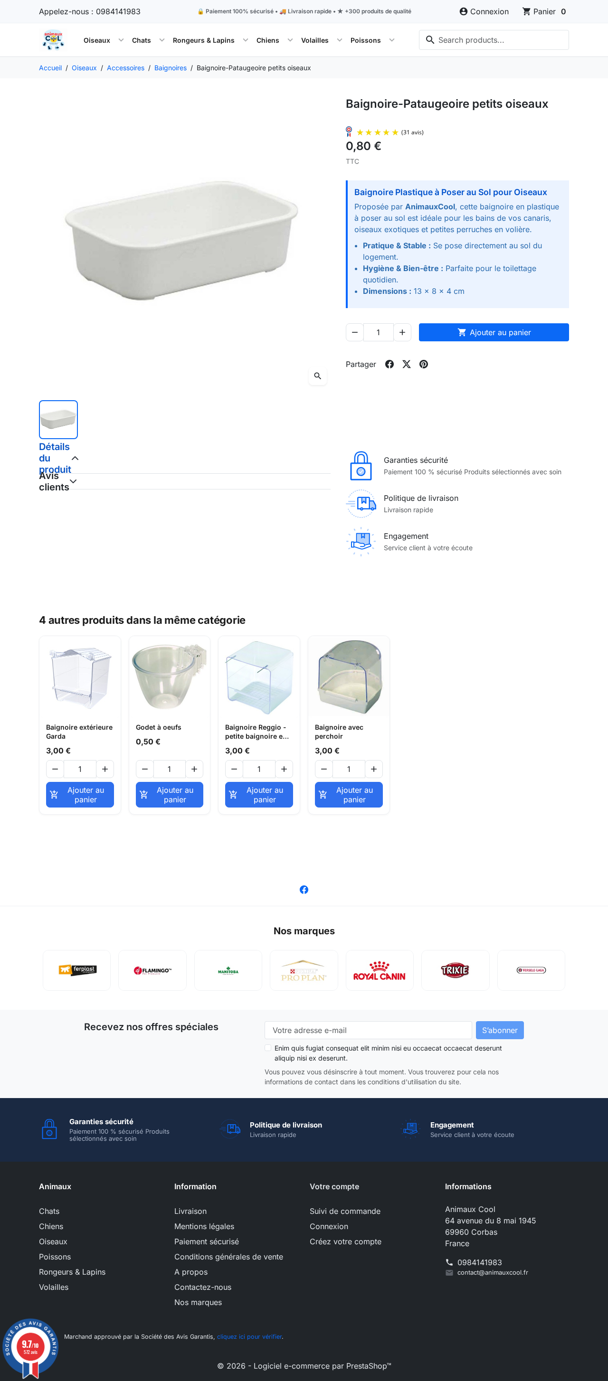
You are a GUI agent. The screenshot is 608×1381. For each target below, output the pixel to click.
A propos (191, 1272)
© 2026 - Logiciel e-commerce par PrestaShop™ (304, 1366)
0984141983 (479, 1262)
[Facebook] (304, 888)
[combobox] (494, 40)
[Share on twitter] (406, 364)
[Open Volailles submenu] (339, 40)
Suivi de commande (345, 1211)
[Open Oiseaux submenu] (121, 40)
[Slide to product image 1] (58, 419)
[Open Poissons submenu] (392, 40)
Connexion (329, 1226)
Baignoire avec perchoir (339, 731)
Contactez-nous (202, 1287)
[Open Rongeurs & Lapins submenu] (245, 40)
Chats (141, 40)
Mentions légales (204, 1226)
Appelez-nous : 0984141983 (90, 11)
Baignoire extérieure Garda (79, 731)
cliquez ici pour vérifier (249, 1336)
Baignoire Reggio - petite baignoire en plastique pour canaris (256, 732)
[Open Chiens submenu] (290, 40)
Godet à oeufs (158, 727)
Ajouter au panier (494, 332)
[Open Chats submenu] (162, 40)
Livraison (190, 1211)
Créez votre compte (345, 1241)
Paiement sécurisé (206, 1241)
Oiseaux (97, 40)
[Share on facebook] (389, 364)
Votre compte (334, 1186)
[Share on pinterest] (423, 364)
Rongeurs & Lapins (204, 40)
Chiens (267, 40)
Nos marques (198, 1302)
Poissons (366, 40)
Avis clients (45, 481)
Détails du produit (45, 458)
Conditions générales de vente (228, 1256)
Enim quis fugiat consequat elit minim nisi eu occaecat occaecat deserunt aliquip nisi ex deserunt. (388, 1053)
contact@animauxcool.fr (492, 1272)
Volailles (315, 40)
